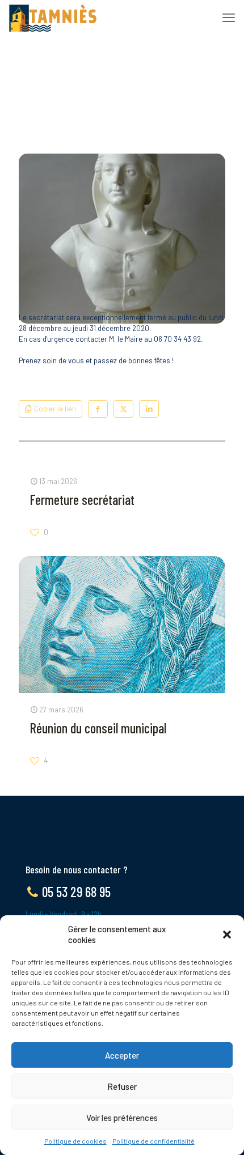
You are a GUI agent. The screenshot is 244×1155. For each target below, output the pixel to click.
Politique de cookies (75, 1141)
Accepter (122, 1055)
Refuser (122, 1086)
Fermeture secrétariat (82, 499)
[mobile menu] (228, 17)
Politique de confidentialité (153, 1141)
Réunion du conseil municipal (98, 728)
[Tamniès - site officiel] (53, 17)
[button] (227, 934)
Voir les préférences (122, 1117)
